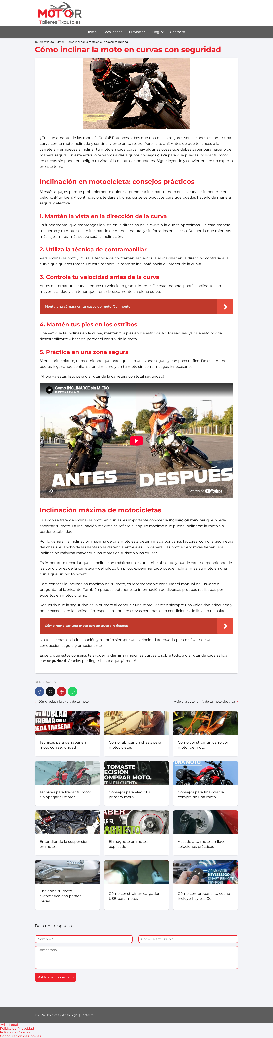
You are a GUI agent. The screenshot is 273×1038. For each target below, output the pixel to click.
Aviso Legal (9, 1025)
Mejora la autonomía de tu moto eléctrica (204, 701)
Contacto (177, 32)
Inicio (92, 32)
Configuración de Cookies (20, 1036)
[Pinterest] (61, 691)
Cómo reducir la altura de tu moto (63, 701)
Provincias (137, 32)
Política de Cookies (15, 1032)
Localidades (112, 32)
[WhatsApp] (72, 691)
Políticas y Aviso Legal (62, 1015)
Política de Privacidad (17, 1028)
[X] (50, 691)
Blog (155, 32)
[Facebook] (39, 691)
